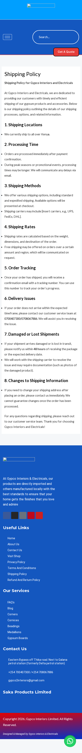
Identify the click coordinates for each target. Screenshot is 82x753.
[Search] (72, 37)
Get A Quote (66, 51)
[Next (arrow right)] (17, 750)
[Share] (29, 743)
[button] (34, 21)
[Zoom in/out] (5, 743)
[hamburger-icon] (7, 37)
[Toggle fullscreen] (17, 743)
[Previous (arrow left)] (5, 750)
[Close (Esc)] (40, 743)
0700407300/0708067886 (20, 318)
